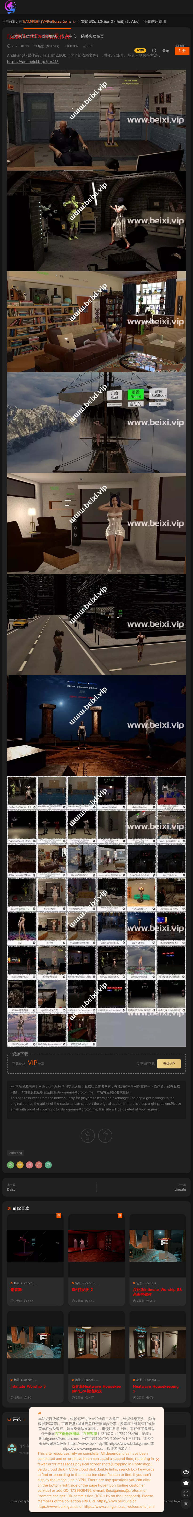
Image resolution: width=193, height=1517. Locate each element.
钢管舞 (16, 1289)
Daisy (11, 1189)
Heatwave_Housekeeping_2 (157, 1388)
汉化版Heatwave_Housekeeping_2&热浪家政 (96, 1388)
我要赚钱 (49, 36)
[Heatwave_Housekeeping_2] (157, 1342)
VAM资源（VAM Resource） (47, 21)
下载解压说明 (155, 21)
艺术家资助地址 (24, 36)
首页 (14, 21)
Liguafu (180, 1189)
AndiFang (15, 1153)
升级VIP (169, 1064)
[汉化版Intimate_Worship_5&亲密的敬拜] (157, 1245)
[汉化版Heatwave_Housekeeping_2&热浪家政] (96, 1342)
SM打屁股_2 (82, 1289)
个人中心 (68, 36)
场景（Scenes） (24, 1283)
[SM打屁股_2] (96, 1245)
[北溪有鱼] (11, 7)
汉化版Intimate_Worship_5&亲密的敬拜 (157, 1292)
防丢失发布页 (92, 36)
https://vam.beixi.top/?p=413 (33, 61)
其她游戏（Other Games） (104, 21)
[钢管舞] (35, 1245)
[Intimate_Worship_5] (35, 1342)
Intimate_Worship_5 (28, 1386)
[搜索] (154, 50)
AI (133, 21)
